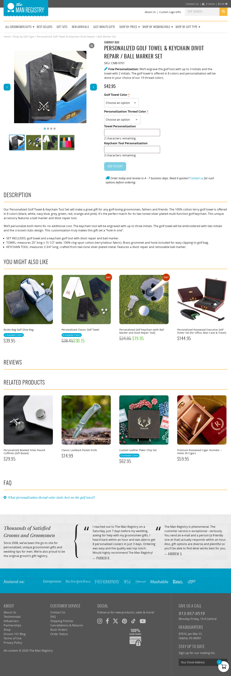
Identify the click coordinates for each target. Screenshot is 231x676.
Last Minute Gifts (104, 27)
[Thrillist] (140, 581)
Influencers (11, 621)
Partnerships (12, 625)
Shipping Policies (61, 621)
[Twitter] (115, 621)
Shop (7, 630)
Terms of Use (12, 638)
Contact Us (192, 4)
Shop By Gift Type (186, 27)
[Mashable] (159, 581)
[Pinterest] (124, 621)
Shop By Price (128, 27)
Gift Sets (62, 27)
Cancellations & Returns (66, 625)
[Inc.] (178, 581)
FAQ (53, 617)
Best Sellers (44, 27)
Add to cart (115, 166)
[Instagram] (99, 621)
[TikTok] (133, 621)
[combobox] (202, 11)
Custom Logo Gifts (170, 12)
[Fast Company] (107, 581)
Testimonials (12, 617)
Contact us (196, 178)
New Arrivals (80, 27)
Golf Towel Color (117, 95)
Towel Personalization (120, 126)
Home (7, 36)
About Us (150, 12)
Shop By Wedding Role (156, 27)
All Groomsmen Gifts (18, 27)
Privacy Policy (13, 643)
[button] (93, 87)
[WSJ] (127, 581)
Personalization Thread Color (126, 111)
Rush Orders (58, 630)
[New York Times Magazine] (78, 581)
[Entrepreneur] (52, 581)
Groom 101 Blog (15, 634)
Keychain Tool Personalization (126, 143)
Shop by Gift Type (23, 36)
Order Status (59, 634)
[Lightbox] (91, 45)
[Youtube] (143, 621)
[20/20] (191, 581)
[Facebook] (107, 621)
